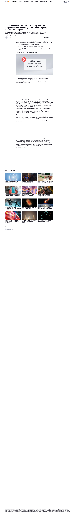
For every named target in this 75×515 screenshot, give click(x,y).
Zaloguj (65, 1)
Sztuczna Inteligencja (43, 1)
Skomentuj (46, 37)
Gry (50, 1)
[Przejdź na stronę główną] (6, 2)
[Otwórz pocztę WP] (58, 2)
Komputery (26, 1)
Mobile (20, 1)
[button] (61, 1)
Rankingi (36, 1)
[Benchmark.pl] (13, 2)
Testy (32, 1)
